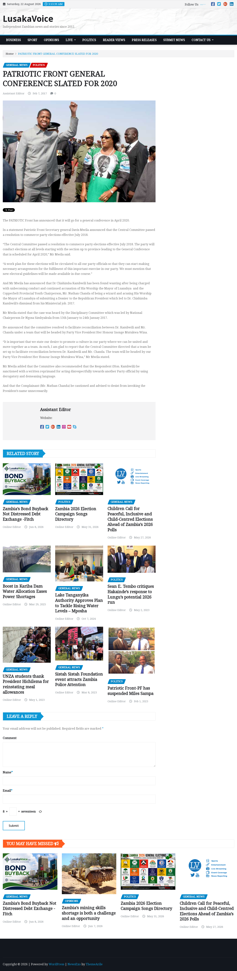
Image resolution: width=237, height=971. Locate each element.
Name (8, 772)
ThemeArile (94, 964)
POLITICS (89, 40)
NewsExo (74, 964)
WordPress (56, 964)
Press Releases (144, 40)
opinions (51, 40)
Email (7, 790)
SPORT (32, 40)
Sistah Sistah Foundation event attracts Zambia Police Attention (79, 679)
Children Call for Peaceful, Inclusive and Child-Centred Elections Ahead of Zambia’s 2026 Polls (130, 519)
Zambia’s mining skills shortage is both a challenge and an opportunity (89, 913)
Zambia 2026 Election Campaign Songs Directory (75, 514)
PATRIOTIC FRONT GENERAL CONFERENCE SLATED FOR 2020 (58, 53)
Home (10, 53)
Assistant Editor (13, 93)
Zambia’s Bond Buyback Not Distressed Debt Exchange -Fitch (25, 514)
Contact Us (201, 40)
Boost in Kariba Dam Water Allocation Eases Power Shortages (25, 591)
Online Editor (12, 527)
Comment (9, 738)
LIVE (70, 40)
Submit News (174, 40)
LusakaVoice (28, 19)
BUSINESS (13, 40)
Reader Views (114, 40)
